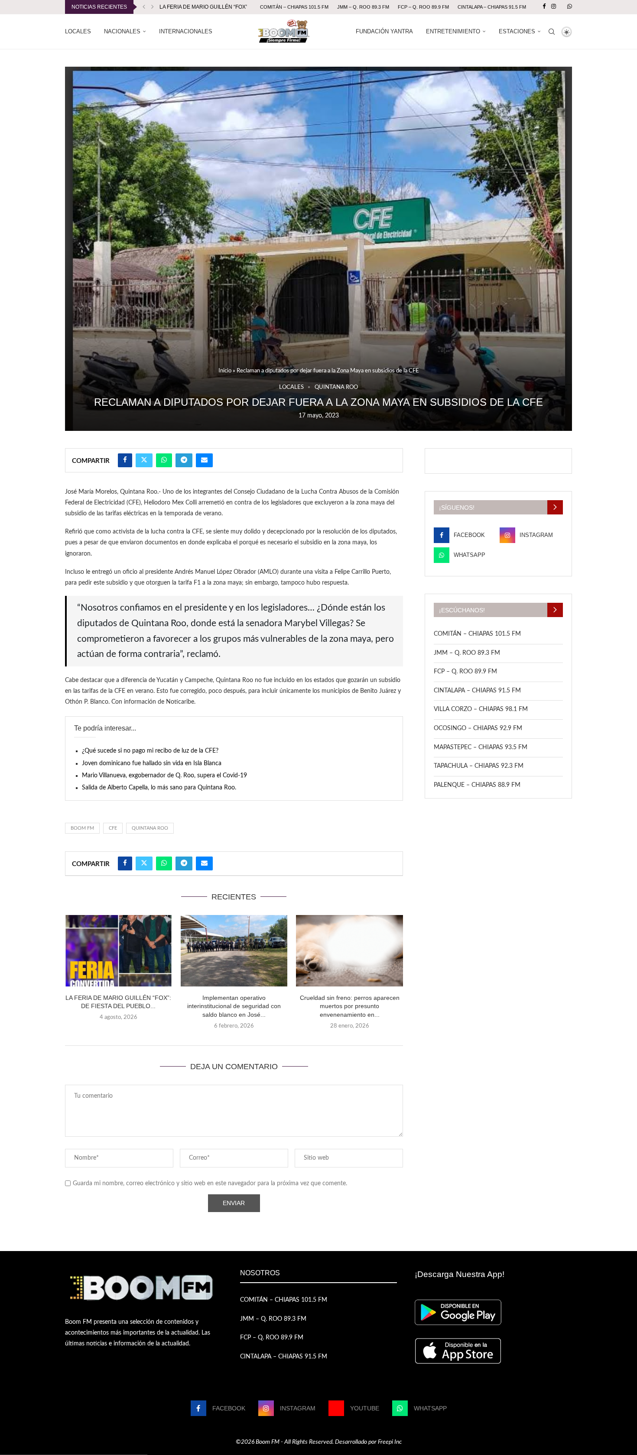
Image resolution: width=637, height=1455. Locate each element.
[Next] (152, 7)
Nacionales (122, 31)
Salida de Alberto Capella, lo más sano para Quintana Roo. (159, 788)
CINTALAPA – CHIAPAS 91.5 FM (492, 7)
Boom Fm (82, 828)
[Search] (551, 31)
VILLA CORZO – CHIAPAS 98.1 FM (481, 709)
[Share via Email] (204, 460)
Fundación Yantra (384, 31)
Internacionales (185, 31)
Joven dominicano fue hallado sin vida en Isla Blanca (151, 763)
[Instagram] (553, 7)
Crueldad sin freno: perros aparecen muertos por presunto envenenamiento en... (350, 1006)
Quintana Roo (150, 828)
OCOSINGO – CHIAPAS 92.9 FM (478, 728)
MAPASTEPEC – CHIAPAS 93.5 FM (480, 747)
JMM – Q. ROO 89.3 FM (363, 7)
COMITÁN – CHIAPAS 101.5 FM (294, 7)
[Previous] (143, 7)
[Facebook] (544, 7)
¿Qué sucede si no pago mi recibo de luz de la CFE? (150, 751)
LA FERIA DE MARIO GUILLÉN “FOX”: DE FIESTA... (219, 7)
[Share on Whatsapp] (164, 460)
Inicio (224, 371)
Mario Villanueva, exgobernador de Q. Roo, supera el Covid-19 (164, 776)
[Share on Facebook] (125, 460)
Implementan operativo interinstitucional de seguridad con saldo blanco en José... (234, 1006)
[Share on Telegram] (184, 460)
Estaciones (517, 31)
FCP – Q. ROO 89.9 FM (423, 7)
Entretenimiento (453, 31)
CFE (113, 828)
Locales (78, 31)
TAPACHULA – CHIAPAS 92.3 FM (478, 766)
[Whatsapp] (569, 7)
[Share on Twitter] (144, 460)
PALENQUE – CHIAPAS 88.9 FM (477, 785)
